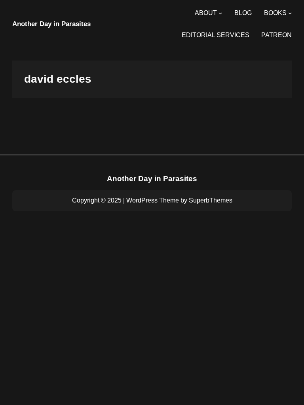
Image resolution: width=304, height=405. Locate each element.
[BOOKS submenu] (290, 13)
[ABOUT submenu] (220, 13)
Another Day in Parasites (51, 24)
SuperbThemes (210, 200)
